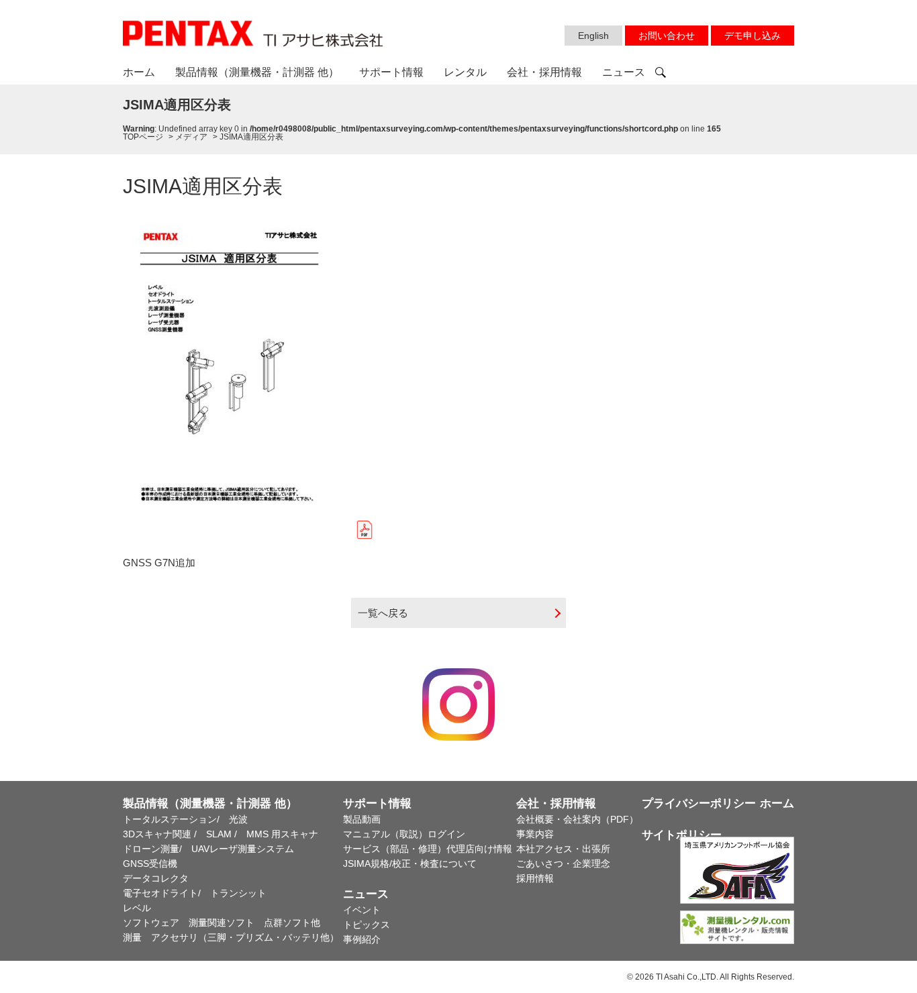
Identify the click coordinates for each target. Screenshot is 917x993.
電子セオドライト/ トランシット (195, 893)
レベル (137, 907)
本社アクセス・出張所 (563, 848)
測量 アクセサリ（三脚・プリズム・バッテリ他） (231, 937)
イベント (362, 909)
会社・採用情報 (544, 72)
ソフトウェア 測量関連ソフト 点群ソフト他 (221, 922)
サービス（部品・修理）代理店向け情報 (427, 848)
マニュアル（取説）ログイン (404, 834)
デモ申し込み (752, 35)
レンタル (465, 72)
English (593, 35)
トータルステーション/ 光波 (185, 819)
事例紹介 (362, 939)
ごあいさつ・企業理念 (563, 863)
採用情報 (535, 878)
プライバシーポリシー (699, 803)
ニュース (623, 72)
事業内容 (535, 834)
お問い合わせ (666, 35)
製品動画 (362, 819)
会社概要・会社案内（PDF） (577, 819)
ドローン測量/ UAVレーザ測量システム (208, 848)
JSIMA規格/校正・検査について (410, 863)
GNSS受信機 (150, 863)
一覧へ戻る (383, 613)
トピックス (366, 924)
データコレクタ (156, 878)
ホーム (139, 72)
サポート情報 (391, 72)
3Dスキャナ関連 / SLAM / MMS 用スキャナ (220, 834)
